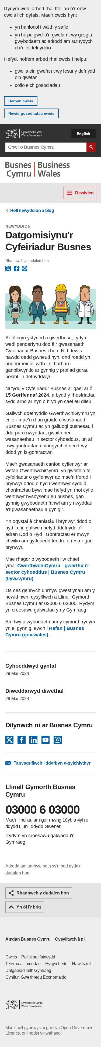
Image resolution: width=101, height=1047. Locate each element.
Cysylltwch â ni (70, 939)
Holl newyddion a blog (32, 210)
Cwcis (11, 957)
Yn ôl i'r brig (28, 907)
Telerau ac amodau (23, 963)
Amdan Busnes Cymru (28, 939)
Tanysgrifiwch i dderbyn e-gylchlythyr (52, 763)
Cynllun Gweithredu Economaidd (35, 977)
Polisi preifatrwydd (38, 957)
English (83, 133)
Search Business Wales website (91, 147)
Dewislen (84, 193)
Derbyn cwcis (20, 101)
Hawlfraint (81, 963)
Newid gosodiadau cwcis (31, 113)
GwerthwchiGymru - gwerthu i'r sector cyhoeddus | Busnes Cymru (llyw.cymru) (47, 572)
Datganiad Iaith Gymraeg (28, 970)
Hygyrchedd (56, 963)
